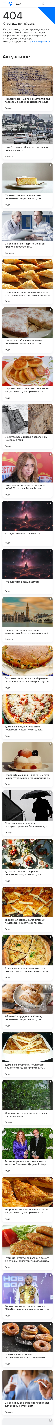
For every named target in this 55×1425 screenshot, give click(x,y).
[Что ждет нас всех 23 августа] (27, 523)
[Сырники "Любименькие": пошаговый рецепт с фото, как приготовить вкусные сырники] (27, 378)
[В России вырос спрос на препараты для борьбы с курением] (27, 1392)
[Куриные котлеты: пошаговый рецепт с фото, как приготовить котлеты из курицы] (27, 1247)
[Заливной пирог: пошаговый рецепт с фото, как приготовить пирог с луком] (27, 668)
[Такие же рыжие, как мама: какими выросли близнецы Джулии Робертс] (27, 1151)
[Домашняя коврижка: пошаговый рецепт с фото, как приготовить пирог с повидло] (27, 1054)
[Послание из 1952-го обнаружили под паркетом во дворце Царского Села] (27, 88)
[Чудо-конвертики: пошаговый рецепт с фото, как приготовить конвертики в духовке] (27, 281)
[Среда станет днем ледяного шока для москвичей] (27, 1102)
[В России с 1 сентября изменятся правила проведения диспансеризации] (27, 233)
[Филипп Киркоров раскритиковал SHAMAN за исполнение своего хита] (27, 1296)
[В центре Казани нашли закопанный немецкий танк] (27, 426)
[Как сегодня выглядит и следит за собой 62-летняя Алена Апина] (27, 475)
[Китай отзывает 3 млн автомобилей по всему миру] (27, 137)
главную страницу (39, 41)
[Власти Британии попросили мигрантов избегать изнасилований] (27, 619)
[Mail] (10, 3)
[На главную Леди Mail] (16, 3)
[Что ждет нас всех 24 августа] (27, 571)
